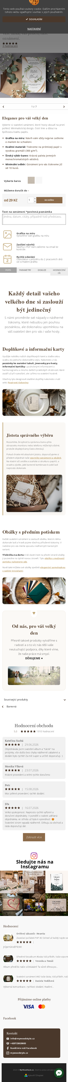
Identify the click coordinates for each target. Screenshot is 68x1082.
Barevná (11, 706)
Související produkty (16, 699)
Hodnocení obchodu (34, 725)
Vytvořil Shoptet (35, 1075)
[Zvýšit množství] (34, 198)
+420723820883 (18, 1043)
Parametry (25, 270)
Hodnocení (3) (59, 271)
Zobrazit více (34, 837)
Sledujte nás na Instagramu (35, 864)
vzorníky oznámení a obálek (45, 457)
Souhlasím (35, 19)
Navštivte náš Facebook (23, 1048)
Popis (8, 270)
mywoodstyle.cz (19, 1053)
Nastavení (34, 28)
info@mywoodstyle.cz (22, 1038)
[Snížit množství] (34, 201)
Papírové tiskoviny (18, 382)
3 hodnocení (10, 46)
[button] (59, 1073)
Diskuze (42, 270)
